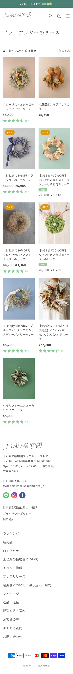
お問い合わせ (12, 636)
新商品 (8, 542)
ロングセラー (12, 550)
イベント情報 (12, 567)
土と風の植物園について (21, 559)
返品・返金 (11, 602)
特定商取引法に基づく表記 (20, 507)
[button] (50, 16)
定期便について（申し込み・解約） (29, 585)
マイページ (11, 593)
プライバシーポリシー (17, 514)
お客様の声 (11, 619)
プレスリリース (14, 576)
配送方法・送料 (14, 610)
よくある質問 (12, 628)
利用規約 (8, 519)
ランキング (11, 533)
